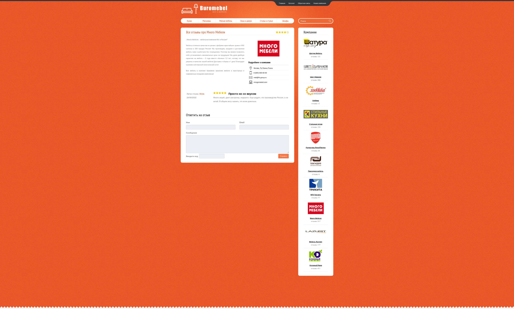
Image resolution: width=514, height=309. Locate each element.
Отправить (283, 156)
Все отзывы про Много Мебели (205, 32)
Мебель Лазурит (316, 237)
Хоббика (316, 96)
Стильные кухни (316, 119)
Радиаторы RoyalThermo (316, 143)
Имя (188, 122)
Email (241, 122)
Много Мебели (316, 213)
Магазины (207, 20)
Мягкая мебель (225, 20)
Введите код (192, 156)
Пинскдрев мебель (316, 166)
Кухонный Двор (316, 260)
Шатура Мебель (316, 48)
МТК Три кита (316, 190)
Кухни (189, 20)
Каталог (292, 3)
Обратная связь (304, 3)
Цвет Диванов (316, 72)
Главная (282, 3)
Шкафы (285, 20)
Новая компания (319, 3)
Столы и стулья (266, 20)
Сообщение (191, 132)
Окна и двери (246, 20)
